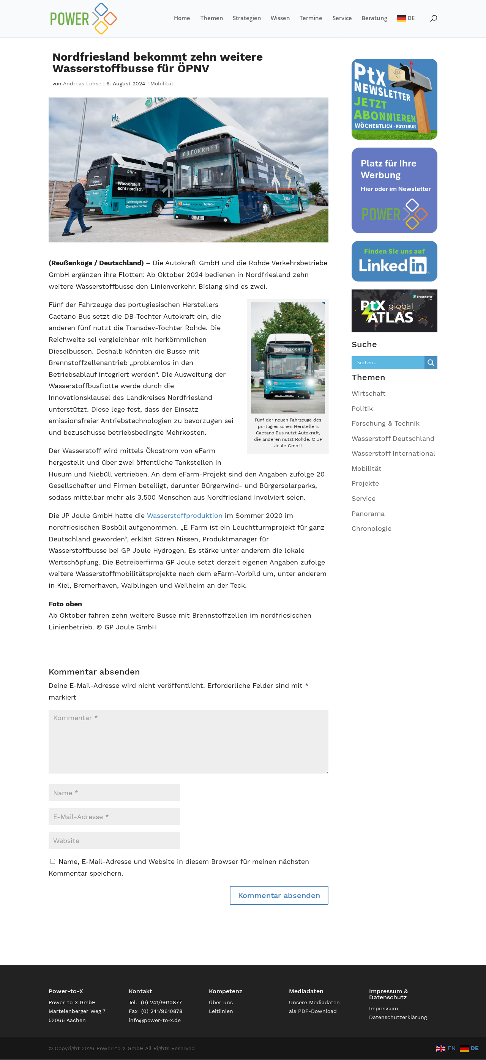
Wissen (280, 18)
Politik (362, 408)
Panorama (368, 513)
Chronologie (371, 528)
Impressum (383, 1008)
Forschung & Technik (386, 423)
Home (182, 18)
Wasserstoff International (394, 453)
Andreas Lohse (82, 83)
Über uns (221, 1002)
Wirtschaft (369, 393)
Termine (311, 18)
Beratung (374, 18)
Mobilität (162, 83)
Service (342, 18)
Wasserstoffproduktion (184, 515)
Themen (211, 18)
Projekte (365, 483)
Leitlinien (221, 1011)
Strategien (247, 18)
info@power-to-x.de (155, 1020)
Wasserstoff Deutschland (393, 438)
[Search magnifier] (430, 362)
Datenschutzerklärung (398, 1017)
